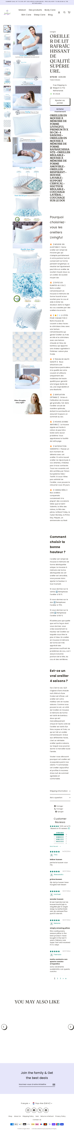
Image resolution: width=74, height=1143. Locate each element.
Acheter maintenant (60, 109)
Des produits (35, 10)
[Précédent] (4, 1027)
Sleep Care (39, 14)
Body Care (50, 10)
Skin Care (26, 14)
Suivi (37, 1116)
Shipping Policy (28, 1116)
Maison (22, 10)
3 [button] (60, 978)
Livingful (53, 32)
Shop (10, 1116)
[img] (55, 852)
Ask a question (56, 797)
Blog (50, 14)
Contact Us (37, 1120)
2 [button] (57, 978)
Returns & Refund (47, 1116)
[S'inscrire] (53, 1084)
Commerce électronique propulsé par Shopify (44, 1128)
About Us (17, 1116)
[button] (60, 832)
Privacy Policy (60, 1116)
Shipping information (59, 791)
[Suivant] (70, 1027)
